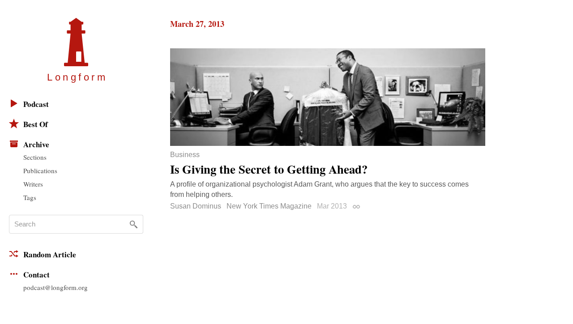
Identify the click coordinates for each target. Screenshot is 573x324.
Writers (33, 183)
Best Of (35, 124)
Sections (35, 157)
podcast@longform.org (55, 287)
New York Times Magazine (269, 206)
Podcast (36, 104)
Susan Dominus (195, 206)
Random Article (49, 254)
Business (185, 154)
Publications (40, 170)
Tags (29, 197)
